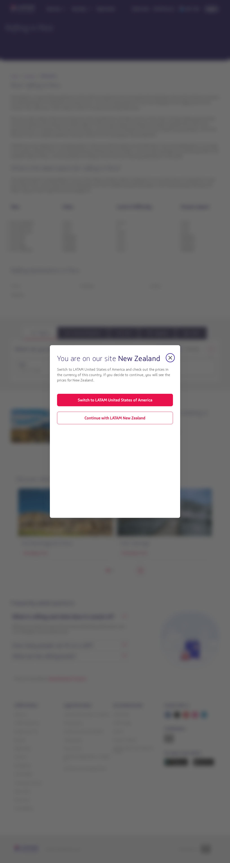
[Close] (170, 357)
